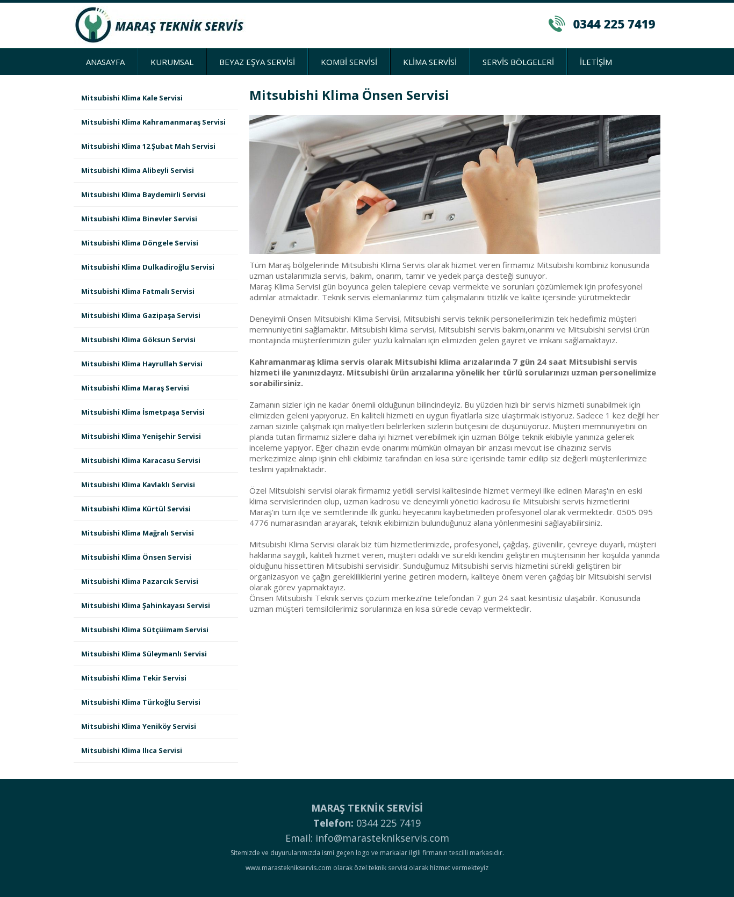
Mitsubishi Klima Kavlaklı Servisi (138, 484)
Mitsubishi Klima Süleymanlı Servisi (144, 654)
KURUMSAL (171, 61)
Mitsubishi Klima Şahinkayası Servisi (145, 605)
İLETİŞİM (596, 61)
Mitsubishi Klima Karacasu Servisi (140, 460)
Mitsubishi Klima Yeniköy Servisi (138, 726)
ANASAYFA (105, 61)
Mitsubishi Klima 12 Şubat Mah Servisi (148, 146)
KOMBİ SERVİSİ (349, 61)
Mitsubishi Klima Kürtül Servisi (136, 508)
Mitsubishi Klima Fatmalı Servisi (138, 291)
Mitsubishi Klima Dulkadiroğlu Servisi (147, 267)
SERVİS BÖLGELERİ (518, 61)
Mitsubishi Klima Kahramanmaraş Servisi (153, 122)
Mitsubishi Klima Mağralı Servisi (137, 533)
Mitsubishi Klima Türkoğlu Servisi (140, 702)
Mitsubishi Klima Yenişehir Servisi (141, 436)
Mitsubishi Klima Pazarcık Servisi (139, 581)
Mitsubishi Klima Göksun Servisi (138, 339)
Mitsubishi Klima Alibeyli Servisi (137, 170)
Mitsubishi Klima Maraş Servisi (135, 388)
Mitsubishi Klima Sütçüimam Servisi (144, 629)
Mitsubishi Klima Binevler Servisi (139, 218)
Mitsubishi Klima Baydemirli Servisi (143, 194)
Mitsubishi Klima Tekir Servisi (133, 678)
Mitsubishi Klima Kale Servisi (132, 98)
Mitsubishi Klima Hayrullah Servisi (142, 363)
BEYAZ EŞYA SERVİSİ (257, 61)
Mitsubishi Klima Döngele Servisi (139, 243)
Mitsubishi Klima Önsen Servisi (136, 557)
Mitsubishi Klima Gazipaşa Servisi (140, 315)
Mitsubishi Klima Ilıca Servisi (131, 750)
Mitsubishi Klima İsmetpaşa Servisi (143, 412)
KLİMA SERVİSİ (430, 61)
